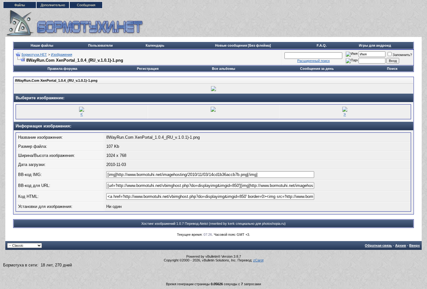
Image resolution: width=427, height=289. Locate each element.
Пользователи (100, 45)
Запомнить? (402, 55)
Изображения (61, 54)
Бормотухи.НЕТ (34, 54)
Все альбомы (223, 68)
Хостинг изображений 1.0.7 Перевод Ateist (174, 223)
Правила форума (62, 68)
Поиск (392, 68)
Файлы (19, 5)
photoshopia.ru (273, 223)
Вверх (414, 245)
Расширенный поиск (313, 61)
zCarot (258, 260)
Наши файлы (42, 45)
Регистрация (147, 68)
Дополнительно (53, 5)
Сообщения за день (317, 68)
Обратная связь (378, 245)
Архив (400, 245)
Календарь (155, 45)
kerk (231, 223)
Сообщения (86, 5)
